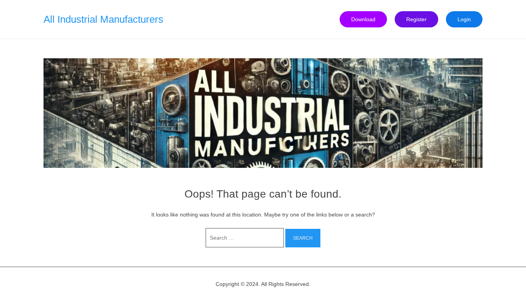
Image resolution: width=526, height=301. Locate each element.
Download (363, 19)
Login (464, 19)
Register (416, 19)
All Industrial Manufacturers (103, 19)
